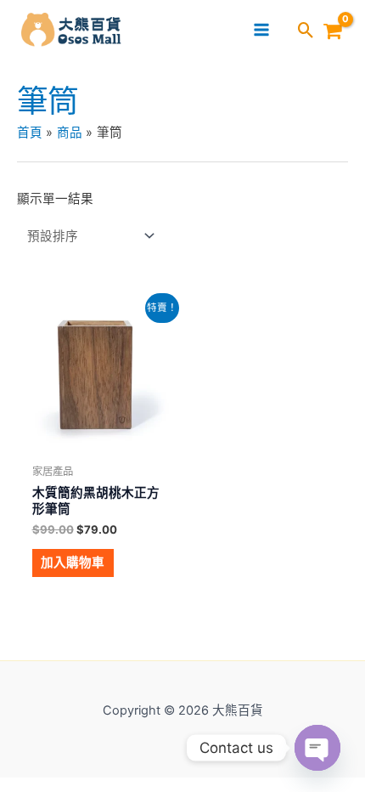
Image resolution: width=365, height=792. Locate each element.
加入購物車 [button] (72, 562)
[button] (306, 31)
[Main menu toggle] (261, 30)
